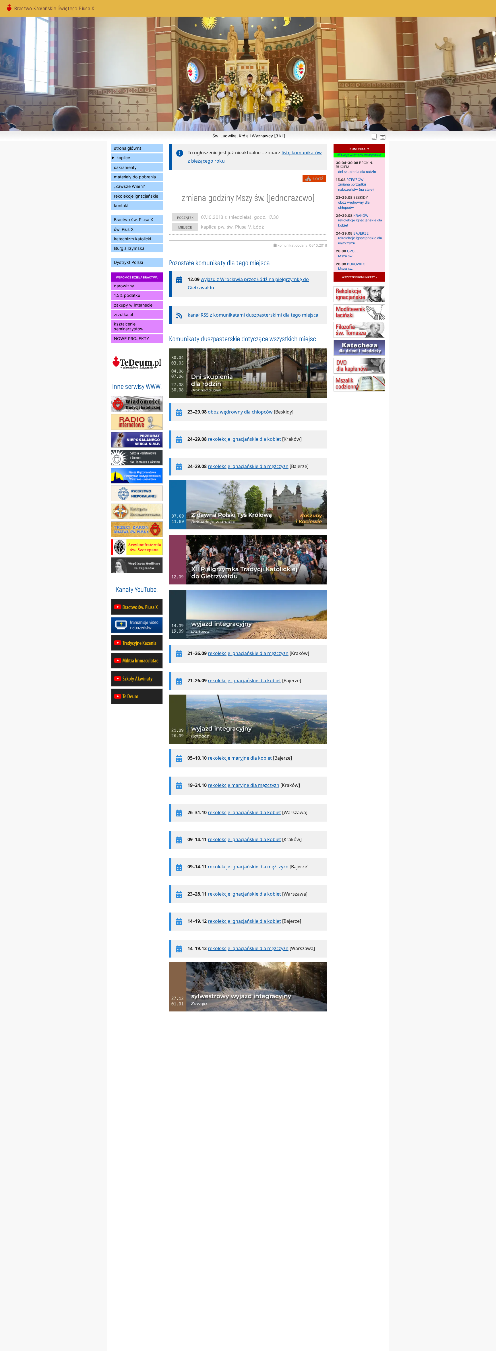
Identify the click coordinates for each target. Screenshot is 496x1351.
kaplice (123, 157)
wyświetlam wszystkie (361, 155)
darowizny (124, 285)
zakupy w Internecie (133, 305)
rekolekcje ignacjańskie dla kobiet (244, 439)
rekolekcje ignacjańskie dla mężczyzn (248, 466)
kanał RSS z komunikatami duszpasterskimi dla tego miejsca (253, 315)
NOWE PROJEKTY (131, 338)
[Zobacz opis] (248, 400)
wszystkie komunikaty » (359, 277)
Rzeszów (354, 180)
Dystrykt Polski (128, 262)
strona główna (128, 148)
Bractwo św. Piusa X (133, 219)
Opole (353, 251)
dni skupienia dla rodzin (357, 171)
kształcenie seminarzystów (129, 326)
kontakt (121, 205)
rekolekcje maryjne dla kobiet (240, 758)
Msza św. (345, 256)
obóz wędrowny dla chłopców (240, 412)
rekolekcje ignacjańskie (136, 196)
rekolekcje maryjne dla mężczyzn (243, 785)
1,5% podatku (127, 295)
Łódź (317, 178)
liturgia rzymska (129, 248)
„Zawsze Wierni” (129, 186)
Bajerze (361, 233)
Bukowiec (356, 264)
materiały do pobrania (135, 176)
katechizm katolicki (132, 238)
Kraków (360, 215)
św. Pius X (123, 229)
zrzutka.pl (123, 314)
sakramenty (125, 167)
